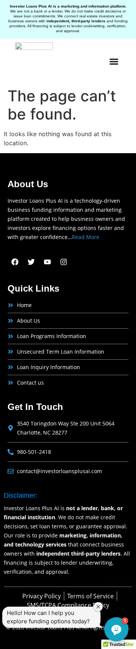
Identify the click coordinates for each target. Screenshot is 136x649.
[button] (114, 61)
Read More (85, 237)
